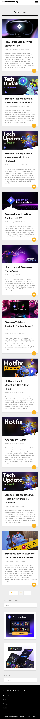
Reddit (5, 708)
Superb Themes (31, 716)
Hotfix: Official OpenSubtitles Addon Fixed (17, 384)
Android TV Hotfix (15, 439)
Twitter (5, 700)
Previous (13, 593)
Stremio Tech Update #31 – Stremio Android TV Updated (19, 498)
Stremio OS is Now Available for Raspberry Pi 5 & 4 (19, 326)
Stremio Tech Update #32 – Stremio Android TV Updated (19, 157)
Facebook (6, 696)
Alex (27, 49)
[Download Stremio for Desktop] (20, 636)
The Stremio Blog (10, 1)
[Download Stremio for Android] (20, 667)
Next (27, 593)
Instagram (6, 704)
